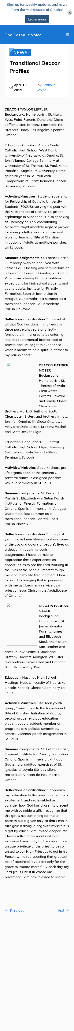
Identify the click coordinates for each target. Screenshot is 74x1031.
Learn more (37, 19)
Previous (16, 910)
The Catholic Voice (23, 34)
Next (61, 910)
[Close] (69, 12)
